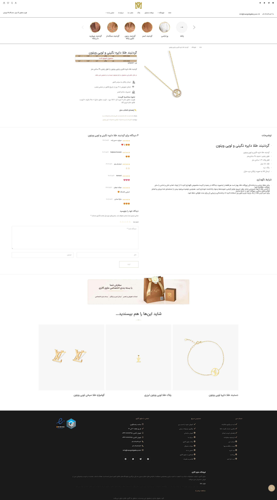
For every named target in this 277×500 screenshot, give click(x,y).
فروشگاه (161, 13)
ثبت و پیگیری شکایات (228, 424)
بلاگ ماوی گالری (188, 442)
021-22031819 (137, 446)
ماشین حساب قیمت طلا (227, 429)
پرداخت (232, 455)
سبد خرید (232, 450)
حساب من (231, 442)
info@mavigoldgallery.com (248, 14)
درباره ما (120, 13)
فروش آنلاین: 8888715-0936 (132, 437)
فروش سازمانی (189, 433)
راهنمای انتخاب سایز (126, 110)
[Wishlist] (8, 3)
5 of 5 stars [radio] (121, 222)
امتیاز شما (135, 222)
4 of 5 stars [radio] (123, 222)
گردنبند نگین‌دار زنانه (116, 116)
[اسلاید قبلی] (82, 27)
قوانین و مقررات (188, 459)
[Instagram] (273, 3)
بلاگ (138, 13)
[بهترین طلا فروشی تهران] (60, 423)
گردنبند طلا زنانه (126, 116)
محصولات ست (106, 116)
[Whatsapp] (264, 3)
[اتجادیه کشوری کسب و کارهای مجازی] (71, 423)
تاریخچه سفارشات (229, 437)
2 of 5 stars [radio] (127, 222)
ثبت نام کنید (231, 459)
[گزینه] (236, 442)
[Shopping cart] (4, 3)
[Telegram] (269, 3)
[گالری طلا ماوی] (138, 5)
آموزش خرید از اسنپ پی (186, 424)
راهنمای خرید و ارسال (228, 433)
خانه (169, 13)
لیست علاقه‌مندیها (229, 446)
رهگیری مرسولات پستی (186, 429)
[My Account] (16, 3)
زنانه (132, 116)
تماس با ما (110, 13)
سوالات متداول (149, 13)
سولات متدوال (189, 446)
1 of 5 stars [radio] (130, 222)
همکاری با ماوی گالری (187, 455)
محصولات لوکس (119, 120)
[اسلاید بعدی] (194, 27)
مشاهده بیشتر (201, 491)
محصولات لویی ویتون (108, 120)
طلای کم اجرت (128, 120)
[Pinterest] (260, 3)
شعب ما (130, 13)
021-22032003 (267, 14)
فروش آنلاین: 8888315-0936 (132, 433)
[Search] (12, 3)
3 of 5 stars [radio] (125, 222)
